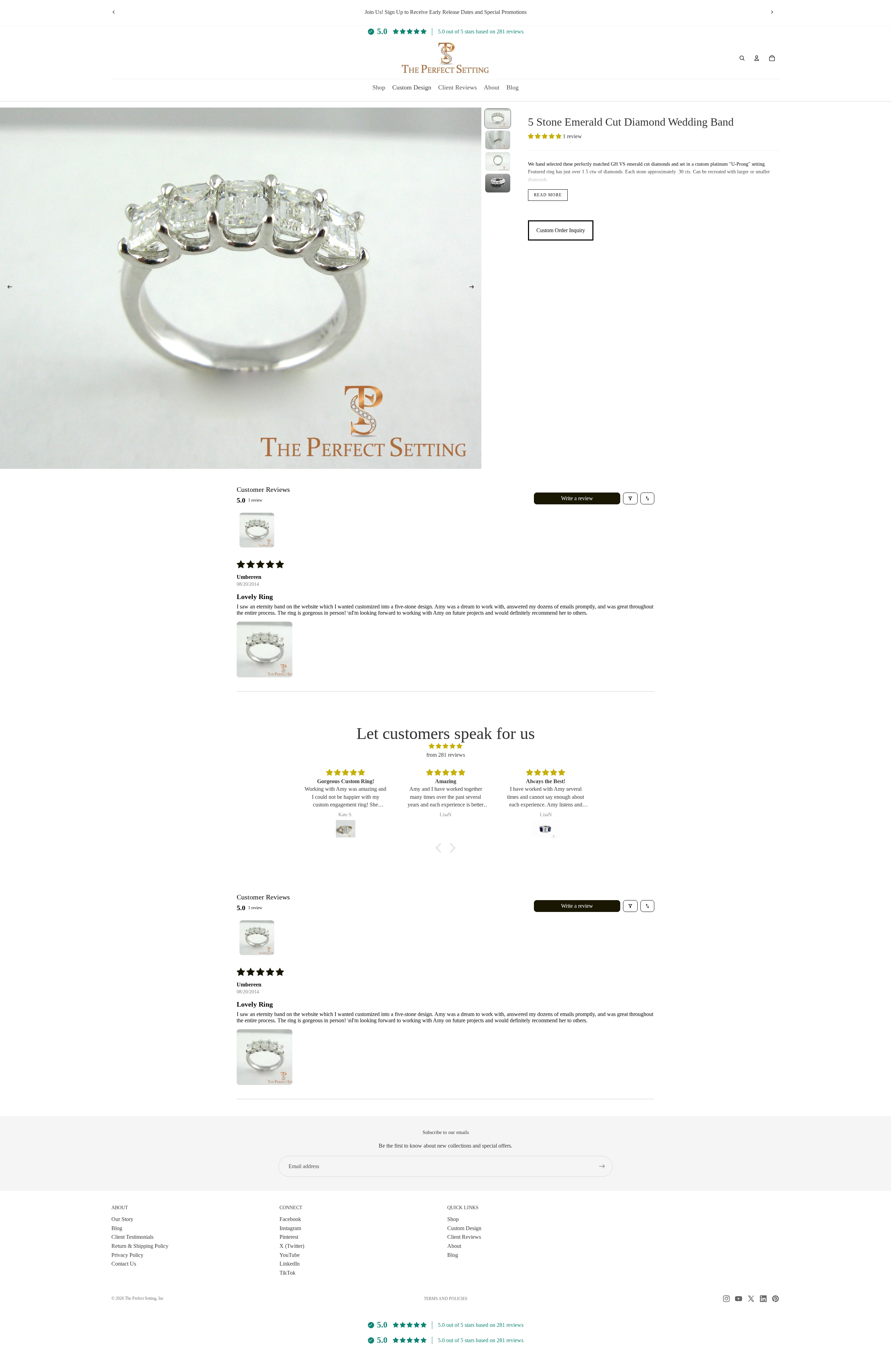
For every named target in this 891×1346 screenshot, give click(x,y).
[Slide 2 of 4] (497, 140)
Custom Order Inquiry (560, 230)
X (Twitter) (291, 1246)
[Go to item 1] (256, 530)
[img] (445, 746)
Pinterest (288, 1237)
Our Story (122, 1219)
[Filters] (630, 498)
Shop (453, 1219)
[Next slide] (772, 12)
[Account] (756, 58)
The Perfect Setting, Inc (144, 1298)
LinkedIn (289, 1264)
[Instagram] (726, 1298)
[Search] (742, 58)
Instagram (290, 1228)
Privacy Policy (127, 1255)
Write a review (577, 498)
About (454, 1246)
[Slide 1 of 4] (497, 118)
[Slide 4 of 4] (497, 183)
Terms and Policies (445, 1298)
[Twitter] (751, 1298)
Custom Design (464, 1228)
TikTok (287, 1272)
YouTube (289, 1255)
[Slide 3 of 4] (497, 161)
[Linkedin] (763, 1298)
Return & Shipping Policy (139, 1246)
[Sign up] (602, 1166)
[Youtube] (738, 1298)
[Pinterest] (775, 1298)
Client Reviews (464, 1237)
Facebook (290, 1219)
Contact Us (123, 1264)
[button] (545, 137)
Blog (116, 1228)
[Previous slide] (113, 12)
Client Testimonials (132, 1237)
